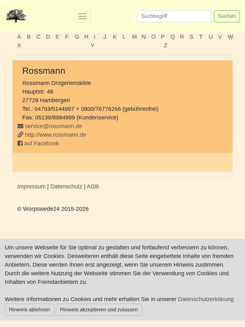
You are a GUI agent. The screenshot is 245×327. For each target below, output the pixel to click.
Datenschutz (66, 186)
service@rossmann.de (53, 126)
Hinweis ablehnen (29, 309)
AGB (93, 186)
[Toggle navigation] (82, 16)
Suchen (227, 16)
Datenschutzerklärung (206, 299)
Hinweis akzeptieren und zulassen (99, 309)
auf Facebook (41, 143)
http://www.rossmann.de (54, 135)
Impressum (31, 186)
